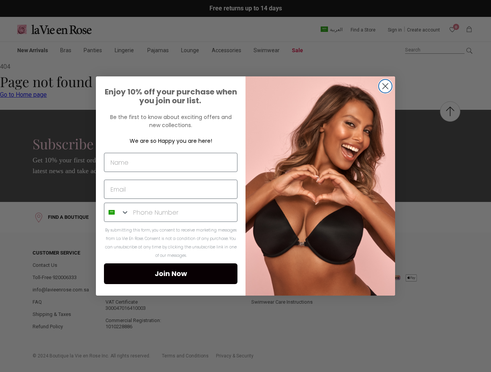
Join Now (171, 273)
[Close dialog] (385, 86)
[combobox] (116, 212)
